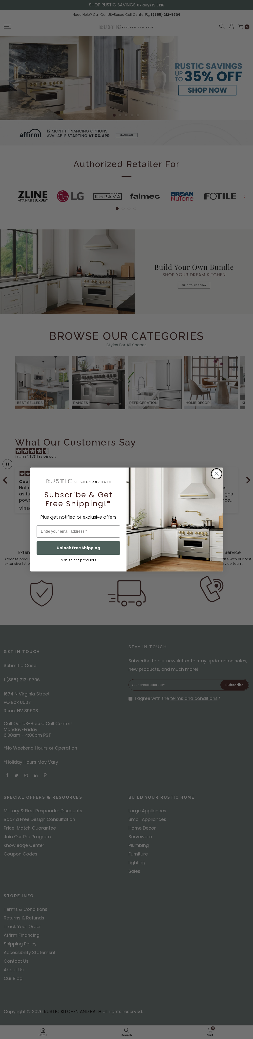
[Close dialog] (216, 473)
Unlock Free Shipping (78, 548)
